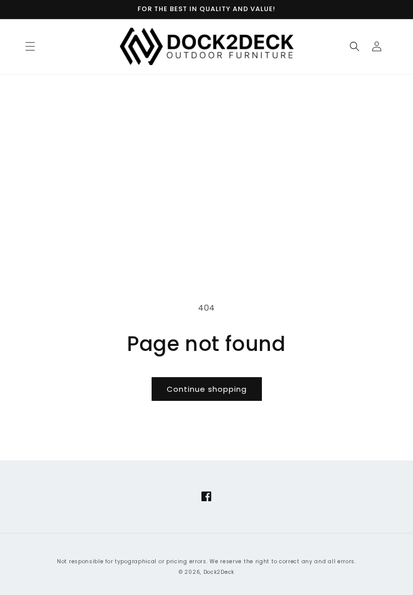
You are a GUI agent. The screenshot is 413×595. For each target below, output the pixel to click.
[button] (30, 46)
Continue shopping (207, 389)
